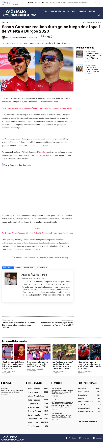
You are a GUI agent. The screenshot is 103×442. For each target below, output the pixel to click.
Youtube (99, 438)
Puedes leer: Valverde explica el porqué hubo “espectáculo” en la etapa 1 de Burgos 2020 (37, 108)
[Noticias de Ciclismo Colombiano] (19, 12)
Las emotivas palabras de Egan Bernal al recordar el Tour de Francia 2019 (56, 324)
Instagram (86, 438)
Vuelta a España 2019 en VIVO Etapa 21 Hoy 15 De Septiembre (61, 416)
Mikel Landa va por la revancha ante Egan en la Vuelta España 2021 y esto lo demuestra (89, 365)
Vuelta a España (90, 51)
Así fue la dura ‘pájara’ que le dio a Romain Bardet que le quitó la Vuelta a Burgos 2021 (63, 365)
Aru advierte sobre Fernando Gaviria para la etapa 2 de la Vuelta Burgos (41, 258)
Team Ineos (42, 152)
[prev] (95, 2)
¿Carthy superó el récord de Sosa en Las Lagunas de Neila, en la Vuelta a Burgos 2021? (13, 365)
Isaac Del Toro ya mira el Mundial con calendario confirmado (66, 3)
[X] (25, 310)
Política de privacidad (88, 422)
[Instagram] (80, 438)
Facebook (72, 438)
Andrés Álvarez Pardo (17, 37)
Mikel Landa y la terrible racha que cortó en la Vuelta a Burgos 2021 (37, 364)
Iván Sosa (18, 267)
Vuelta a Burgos (42, 267)
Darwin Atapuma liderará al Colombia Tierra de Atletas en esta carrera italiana (18, 325)
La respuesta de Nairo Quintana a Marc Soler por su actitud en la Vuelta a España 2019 (62, 392)
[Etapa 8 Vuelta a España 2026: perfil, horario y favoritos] (79, 67)
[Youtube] (93, 438)
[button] (99, 15)
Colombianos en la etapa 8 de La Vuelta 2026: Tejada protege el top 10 (93, 56)
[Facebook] (19, 310)
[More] (43, 310)
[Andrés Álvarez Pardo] (4, 37)
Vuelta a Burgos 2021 (9, 22)
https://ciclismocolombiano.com (32, 278)
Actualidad (4, 388)
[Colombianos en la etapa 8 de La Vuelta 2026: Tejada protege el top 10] (79, 54)
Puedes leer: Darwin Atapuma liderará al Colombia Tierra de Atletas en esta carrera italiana (37, 233)
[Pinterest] (31, 310)
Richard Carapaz (29, 267)
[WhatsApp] (37, 310)
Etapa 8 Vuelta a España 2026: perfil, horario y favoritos (92, 69)
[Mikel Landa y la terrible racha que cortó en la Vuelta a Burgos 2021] (38, 352)
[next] (99, 2)
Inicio (4, 43)
